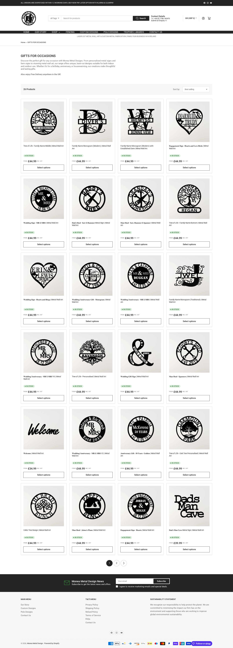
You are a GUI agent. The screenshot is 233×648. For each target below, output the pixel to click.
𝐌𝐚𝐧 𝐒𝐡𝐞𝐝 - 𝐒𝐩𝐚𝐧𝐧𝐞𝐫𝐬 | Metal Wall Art (184, 376)
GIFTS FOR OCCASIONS (37, 42)
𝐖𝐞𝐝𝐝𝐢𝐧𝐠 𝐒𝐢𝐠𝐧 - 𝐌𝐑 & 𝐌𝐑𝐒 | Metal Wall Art (40, 223)
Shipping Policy (92, 608)
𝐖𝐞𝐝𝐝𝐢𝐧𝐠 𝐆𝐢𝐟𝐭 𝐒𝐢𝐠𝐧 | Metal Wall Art (135, 376)
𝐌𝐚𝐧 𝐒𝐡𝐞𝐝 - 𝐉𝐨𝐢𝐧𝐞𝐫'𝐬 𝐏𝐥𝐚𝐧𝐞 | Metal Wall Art (88, 530)
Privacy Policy (91, 605)
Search (143, 18)
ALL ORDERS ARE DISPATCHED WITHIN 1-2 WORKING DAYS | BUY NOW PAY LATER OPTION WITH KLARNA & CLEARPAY (67, 3)
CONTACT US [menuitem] (155, 32)
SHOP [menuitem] (54, 32)
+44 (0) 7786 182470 (162, 19)
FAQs (87, 619)
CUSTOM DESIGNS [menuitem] (89, 32)
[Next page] (124, 563)
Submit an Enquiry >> (159, 21)
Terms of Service (93, 615)
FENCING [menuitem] (70, 32)
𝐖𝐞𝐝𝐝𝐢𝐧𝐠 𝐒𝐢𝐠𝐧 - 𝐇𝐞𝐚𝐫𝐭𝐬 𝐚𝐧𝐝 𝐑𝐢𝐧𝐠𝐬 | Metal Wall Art (43, 300)
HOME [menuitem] (26, 32)
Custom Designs (28, 608)
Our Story (25, 605)
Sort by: (176, 89)
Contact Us (26, 615)
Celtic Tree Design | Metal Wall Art (37, 530)
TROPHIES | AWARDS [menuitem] (134, 32)
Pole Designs (27, 612)
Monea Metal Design (35, 643)
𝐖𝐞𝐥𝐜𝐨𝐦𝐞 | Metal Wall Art (33, 453)
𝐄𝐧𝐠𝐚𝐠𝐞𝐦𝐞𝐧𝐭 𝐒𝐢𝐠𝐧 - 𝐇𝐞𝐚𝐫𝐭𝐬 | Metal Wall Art (137, 530)
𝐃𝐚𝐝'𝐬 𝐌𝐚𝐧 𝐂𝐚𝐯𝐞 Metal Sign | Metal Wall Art (186, 530)
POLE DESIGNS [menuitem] (111, 32)
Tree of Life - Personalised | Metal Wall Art (89, 376)
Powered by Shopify (51, 643)
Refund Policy (91, 612)
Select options (43, 167)
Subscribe (161, 581)
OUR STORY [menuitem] (40, 32)
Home (23, 42)
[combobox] (105, 18)
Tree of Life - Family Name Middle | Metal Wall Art (43, 146)
